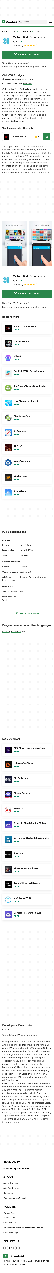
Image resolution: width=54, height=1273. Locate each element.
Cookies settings (10, 1232)
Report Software (29, 613)
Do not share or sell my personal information (23, 1228)
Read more (27, 84)
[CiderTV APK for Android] (6, 41)
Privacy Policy (9, 1213)
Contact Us (8, 1193)
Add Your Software (11, 1188)
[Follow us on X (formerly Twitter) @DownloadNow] (11, 1248)
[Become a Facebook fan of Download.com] (5, 1248)
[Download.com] (9, 21)
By (16, 42)
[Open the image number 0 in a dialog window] (14, 243)
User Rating (18, 45)
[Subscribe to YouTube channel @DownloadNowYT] (17, 1248)
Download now (29, 54)
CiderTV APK (29, 37)
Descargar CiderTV (11, 631)
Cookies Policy (9, 1222)
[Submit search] (20, 22)
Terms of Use (9, 1218)
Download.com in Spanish (14, 1198)
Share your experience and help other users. (24, 66)
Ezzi (7, 1029)
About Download (10, 1183)
